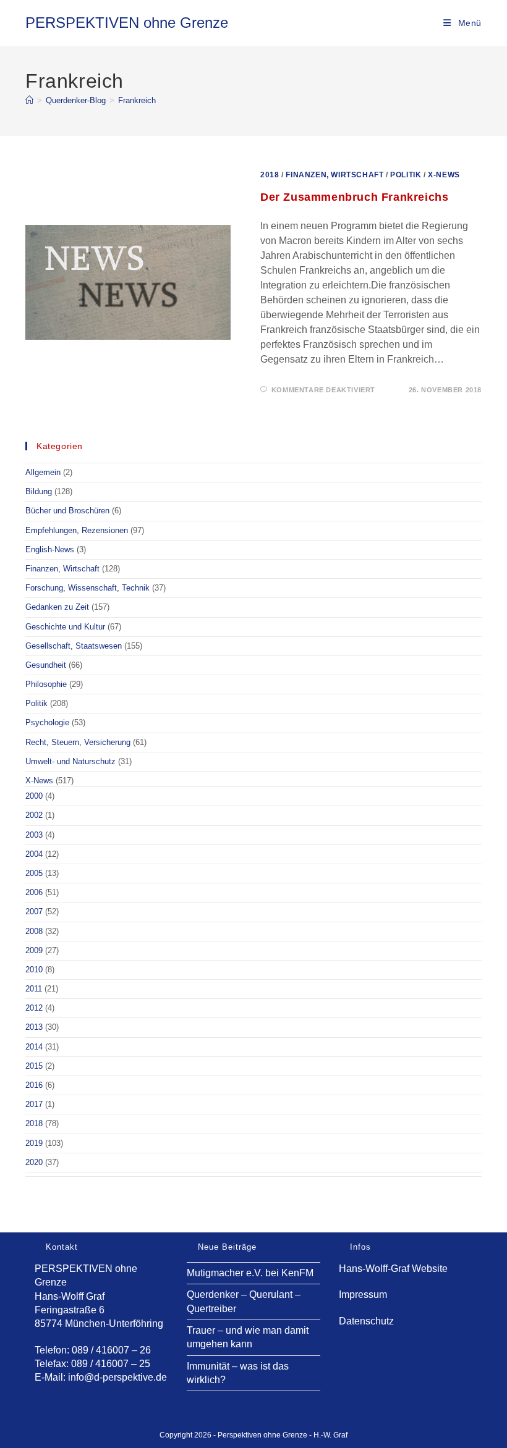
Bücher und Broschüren (67, 510)
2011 (33, 988)
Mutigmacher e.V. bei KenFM (250, 1273)
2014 (34, 1046)
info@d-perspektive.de (117, 1377)
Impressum (363, 1294)
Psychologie (47, 722)
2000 (34, 796)
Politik (405, 174)
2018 (269, 174)
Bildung (38, 491)
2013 (34, 1027)
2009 (34, 950)
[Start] (29, 100)
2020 (34, 1162)
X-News (444, 174)
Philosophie (46, 684)
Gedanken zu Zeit (57, 607)
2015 (34, 1066)
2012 (34, 1007)
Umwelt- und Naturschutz (70, 761)
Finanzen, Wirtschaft (334, 174)
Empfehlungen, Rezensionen (76, 530)
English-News (49, 549)
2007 (34, 911)
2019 (34, 1143)
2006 (34, 892)
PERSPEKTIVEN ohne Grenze (126, 22)
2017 (34, 1104)
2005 (34, 873)
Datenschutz (366, 1321)
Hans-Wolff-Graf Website (393, 1268)
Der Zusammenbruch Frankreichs (354, 197)
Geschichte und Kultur (65, 626)
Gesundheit (45, 665)
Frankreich (137, 100)
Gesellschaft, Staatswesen (73, 645)
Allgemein (43, 472)
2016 (34, 1085)
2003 (34, 835)
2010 (34, 969)
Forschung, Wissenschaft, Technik (87, 587)
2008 (34, 931)
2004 (34, 854)
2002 (34, 815)
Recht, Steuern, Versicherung (77, 742)
